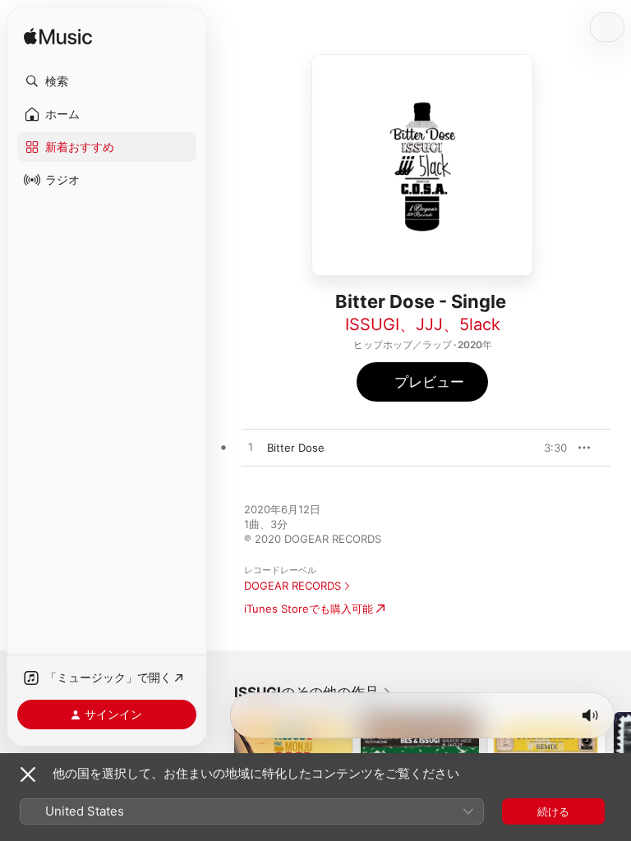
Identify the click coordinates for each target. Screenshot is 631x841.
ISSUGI (372, 324)
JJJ (429, 324)
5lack (479, 324)
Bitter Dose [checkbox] (296, 447)
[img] (58, 37)
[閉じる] (28, 774)
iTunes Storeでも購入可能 (308, 608)
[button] (107, 81)
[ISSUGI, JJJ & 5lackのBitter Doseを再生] (250, 447)
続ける (553, 811)
